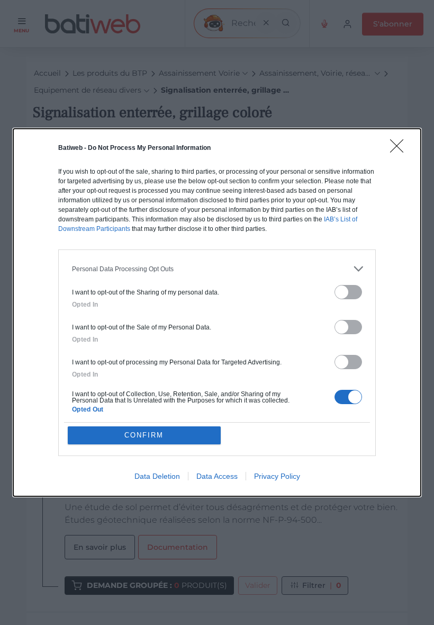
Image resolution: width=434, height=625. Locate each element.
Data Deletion (157, 476)
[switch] (348, 292)
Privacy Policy (277, 476)
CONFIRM (144, 435)
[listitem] (217, 268)
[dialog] (217, 312)
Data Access (217, 476)
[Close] (400, 149)
